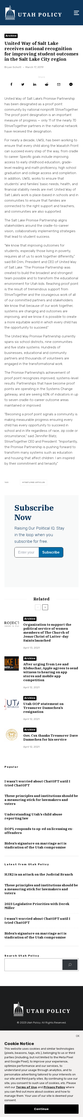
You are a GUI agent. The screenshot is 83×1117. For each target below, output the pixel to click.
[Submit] (46, 84)
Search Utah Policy (21, 955)
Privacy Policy (54, 1087)
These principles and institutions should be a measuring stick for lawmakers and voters (41, 800)
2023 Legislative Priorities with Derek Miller (36, 906)
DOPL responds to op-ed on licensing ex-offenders (38, 831)
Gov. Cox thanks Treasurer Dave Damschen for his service (50, 738)
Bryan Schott (12, 67)
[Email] (58, 84)
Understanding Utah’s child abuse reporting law (33, 816)
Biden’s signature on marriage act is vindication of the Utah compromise (35, 845)
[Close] (78, 1037)
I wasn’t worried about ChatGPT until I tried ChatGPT (37, 783)
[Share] (11, 84)
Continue (41, 1109)
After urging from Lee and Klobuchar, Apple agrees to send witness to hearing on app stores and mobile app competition (50, 672)
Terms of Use (26, 1087)
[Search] (69, 964)
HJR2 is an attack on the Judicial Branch (38, 874)
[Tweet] (22, 84)
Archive (11, 35)
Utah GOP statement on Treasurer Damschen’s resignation (43, 708)
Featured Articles (34, 482)
